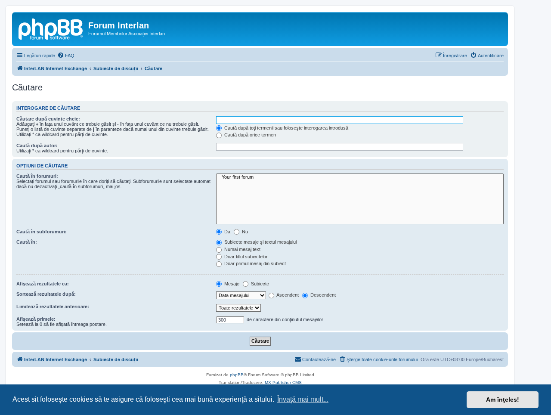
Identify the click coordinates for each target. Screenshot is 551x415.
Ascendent (287, 294)
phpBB (237, 374)
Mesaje (231, 283)
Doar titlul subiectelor (245, 256)
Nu (244, 231)
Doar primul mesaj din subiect (254, 263)
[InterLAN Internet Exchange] (51, 28)
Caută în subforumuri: (41, 231)
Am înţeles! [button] (502, 399)
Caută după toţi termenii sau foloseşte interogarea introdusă (285, 127)
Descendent (322, 294)
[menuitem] (65, 55)
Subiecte (259, 283)
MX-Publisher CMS (283, 382)
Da (226, 231)
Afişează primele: (36, 319)
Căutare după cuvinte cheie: (48, 118)
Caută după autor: (37, 145)
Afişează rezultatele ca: (42, 283)
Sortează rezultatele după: (46, 294)
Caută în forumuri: (37, 176)
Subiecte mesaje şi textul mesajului (260, 242)
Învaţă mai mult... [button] (302, 399)
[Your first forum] (360, 177)
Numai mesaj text (241, 249)
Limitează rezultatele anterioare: (52, 306)
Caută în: (26, 242)
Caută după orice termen (249, 134)
